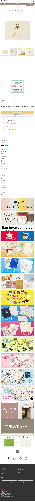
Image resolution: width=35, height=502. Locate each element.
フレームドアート (4, 177)
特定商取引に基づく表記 (21, 469)
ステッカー (4, 180)
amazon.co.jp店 (3, 472)
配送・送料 (19, 465)
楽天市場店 (2, 473)
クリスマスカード (4, 194)
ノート (3, 170)
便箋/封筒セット (4, 151)
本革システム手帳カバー (5, 187)
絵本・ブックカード (5, 185)
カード (3, 173)
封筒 (3, 158)
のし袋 (3, 182)
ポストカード (4, 175)
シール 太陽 (9, 126)
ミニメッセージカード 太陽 (11, 120)
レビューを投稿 (3, 136)
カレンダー (4, 192)
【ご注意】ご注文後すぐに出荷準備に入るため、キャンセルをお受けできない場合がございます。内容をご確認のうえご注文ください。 (17, 107)
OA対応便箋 (4, 156)
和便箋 (3, 153)
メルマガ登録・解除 (3, 468)
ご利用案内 (2, 469)
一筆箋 (3, 165)
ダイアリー (4, 190)
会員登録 (2, 465)
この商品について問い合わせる (5, 142)
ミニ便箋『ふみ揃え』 (5, 168)
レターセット (4, 161)
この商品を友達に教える (4, 140)
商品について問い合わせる (17, 116)
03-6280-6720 (6, 494)
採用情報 (19, 472)
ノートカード (4, 163)
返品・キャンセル (20, 468)
